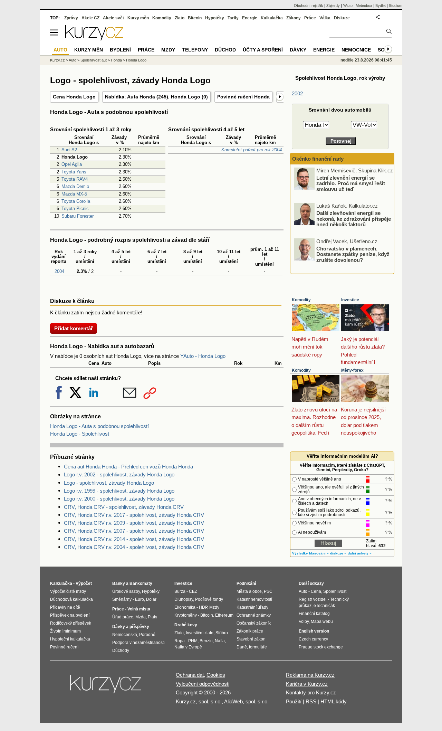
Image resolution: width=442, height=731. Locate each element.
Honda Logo (185, 96)
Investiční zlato (199, 632)
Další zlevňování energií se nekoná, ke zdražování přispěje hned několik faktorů (353, 218)
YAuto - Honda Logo (202, 356)
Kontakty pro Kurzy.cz (311, 692)
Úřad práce (122, 617)
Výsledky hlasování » (310, 553)
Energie (249, 18)
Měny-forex (352, 370)
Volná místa (138, 609)
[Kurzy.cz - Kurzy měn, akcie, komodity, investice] (94, 38)
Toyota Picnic (75, 208)
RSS (311, 701)
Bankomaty (140, 583)
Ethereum (224, 615)
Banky (118, 583)
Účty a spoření (263, 50)
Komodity (301, 299)
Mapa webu (322, 621)
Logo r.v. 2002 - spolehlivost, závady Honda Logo (119, 474)
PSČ (268, 591)
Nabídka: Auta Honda (130, 96)
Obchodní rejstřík (308, 5)
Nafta (220, 640)
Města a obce (249, 591)
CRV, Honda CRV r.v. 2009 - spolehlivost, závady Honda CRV (134, 523)
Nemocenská (124, 634)
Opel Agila (71, 164)
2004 (58, 271)
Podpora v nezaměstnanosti (138, 642)
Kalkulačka (272, 18)
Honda (116, 60)
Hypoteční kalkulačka (70, 639)
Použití (293, 701)
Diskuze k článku (72, 301)
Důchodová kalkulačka (71, 599)
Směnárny (122, 599)
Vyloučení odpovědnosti (202, 684)
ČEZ (193, 591)
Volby (304, 621)
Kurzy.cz (57, 60)
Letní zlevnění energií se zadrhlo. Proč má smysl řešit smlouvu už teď (350, 183)
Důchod (225, 50)
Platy (152, 617)
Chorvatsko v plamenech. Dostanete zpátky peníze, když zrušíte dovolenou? (353, 254)
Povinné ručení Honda (243, 96)
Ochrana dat (190, 675)
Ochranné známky (254, 615)
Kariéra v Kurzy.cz (307, 684)
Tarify (233, 18)
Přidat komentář (73, 328)
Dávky (298, 50)
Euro (139, 599)
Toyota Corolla (75, 201)
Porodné (147, 634)
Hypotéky (214, 18)
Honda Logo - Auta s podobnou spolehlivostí (99, 426)
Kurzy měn (138, 18)
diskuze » (338, 553)
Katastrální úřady (252, 607)
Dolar (151, 599)
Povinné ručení (64, 647)
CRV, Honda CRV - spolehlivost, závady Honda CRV (124, 507)
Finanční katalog (314, 613)
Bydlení (120, 50)
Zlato (179, 18)
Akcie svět (113, 18)
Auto (72, 60)
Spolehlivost (334, 591)
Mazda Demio (75, 186)
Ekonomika (184, 607)
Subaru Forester (77, 216)
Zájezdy (333, 5)
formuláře (258, 647)
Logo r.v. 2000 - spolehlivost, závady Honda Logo (119, 499)
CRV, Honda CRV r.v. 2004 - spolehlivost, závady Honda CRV (134, 547)
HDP (203, 607)
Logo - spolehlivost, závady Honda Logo (109, 483)
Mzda (140, 617)
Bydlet (380, 5)
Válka (324, 18)
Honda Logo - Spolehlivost (79, 434)
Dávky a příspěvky (130, 626)
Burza (179, 591)
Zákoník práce (250, 631)
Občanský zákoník (254, 623)
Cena (316, 591)
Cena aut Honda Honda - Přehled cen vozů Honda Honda (128, 466)
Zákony (293, 18)
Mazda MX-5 (74, 194)
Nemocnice (356, 50)
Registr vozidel (313, 599)
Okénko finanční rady (318, 159)
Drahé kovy (185, 625)
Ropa (179, 640)
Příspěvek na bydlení (69, 615)
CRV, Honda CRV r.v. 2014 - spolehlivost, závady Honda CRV (134, 539)
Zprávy (71, 18)
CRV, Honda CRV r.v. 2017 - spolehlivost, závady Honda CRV (134, 515)
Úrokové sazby (126, 591)
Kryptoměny (185, 615)
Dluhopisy (183, 599)
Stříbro (221, 632)
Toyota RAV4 (74, 179)
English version (314, 631)
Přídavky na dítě (65, 607)
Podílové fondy (209, 599)
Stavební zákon (251, 639)
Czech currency (313, 639)
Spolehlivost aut (93, 60)
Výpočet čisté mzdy (68, 591)
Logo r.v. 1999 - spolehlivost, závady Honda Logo (119, 491)
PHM (193, 640)
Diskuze (342, 18)
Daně (242, 647)
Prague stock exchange (321, 647)
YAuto (348, 5)
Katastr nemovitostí (254, 599)
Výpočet (84, 583)
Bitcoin (195, 18)
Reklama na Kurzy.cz (310, 675)
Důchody (120, 650)
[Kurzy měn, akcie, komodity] (106, 687)
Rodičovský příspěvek (70, 623)
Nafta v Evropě (188, 647)
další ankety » (360, 553)
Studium (395, 5)
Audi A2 (69, 149)
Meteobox (364, 5)
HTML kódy (333, 701)
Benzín (206, 640)
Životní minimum (65, 631)
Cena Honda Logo (74, 96)
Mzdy (168, 50)
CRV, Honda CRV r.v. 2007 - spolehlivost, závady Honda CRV (134, 531)
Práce (310, 18)
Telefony (195, 50)
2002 (297, 93)
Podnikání (246, 583)
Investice (350, 299)
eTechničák (324, 605)
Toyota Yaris (73, 171)
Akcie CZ (90, 18)
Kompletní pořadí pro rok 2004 (251, 149)
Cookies (215, 675)
